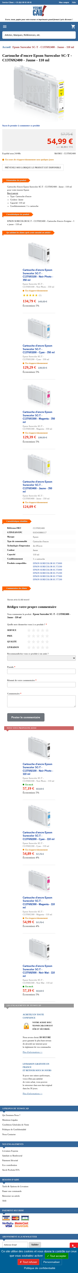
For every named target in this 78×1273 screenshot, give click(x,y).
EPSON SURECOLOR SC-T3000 (47, 563)
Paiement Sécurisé (10, 1160)
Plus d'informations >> (32, 1052)
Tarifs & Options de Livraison (15, 1186)
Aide (74, 2)
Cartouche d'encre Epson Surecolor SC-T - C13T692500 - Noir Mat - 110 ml (39, 971)
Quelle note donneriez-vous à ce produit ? (27, 624)
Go (71, 35)
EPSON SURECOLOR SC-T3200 (47, 566)
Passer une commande (12, 1191)
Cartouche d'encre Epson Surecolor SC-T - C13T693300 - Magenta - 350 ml (39, 417)
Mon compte (64, 2)
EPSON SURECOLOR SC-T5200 (47, 573)
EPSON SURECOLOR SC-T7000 (47, 576)
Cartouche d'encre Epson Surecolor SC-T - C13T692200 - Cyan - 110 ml (39, 836)
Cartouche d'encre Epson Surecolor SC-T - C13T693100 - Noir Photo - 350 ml (38, 275)
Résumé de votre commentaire (22, 680)
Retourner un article (11, 1196)
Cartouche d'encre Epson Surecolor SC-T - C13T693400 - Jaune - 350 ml (37, 486)
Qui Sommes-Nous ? (11, 1115)
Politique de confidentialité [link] (39, 1268)
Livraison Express (10, 1151)
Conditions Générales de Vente (15, 1125)
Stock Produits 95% (11, 1170)
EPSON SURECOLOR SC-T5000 (47, 570)
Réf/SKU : (59, 153)
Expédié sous (8, 153)
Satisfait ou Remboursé (12, 1155)
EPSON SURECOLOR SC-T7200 (47, 579)
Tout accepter (57, 1255)
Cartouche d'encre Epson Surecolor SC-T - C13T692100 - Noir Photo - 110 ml (38, 769)
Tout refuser (29, 1262)
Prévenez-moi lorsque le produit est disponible (33, 167)
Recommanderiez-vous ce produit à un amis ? (28, 654)
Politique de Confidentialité (14, 1129)
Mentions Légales (10, 1120)
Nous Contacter (9, 1134)
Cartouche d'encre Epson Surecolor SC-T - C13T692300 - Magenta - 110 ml (39, 902)
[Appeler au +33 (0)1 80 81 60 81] (74, 1246)
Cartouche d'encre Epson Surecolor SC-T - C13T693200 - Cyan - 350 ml (39, 349)
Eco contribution (9, 1165)
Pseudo (11, 667)
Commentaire (14, 693)
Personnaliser (51, 1262)
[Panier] (73, 26)
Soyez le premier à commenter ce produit (21, 125)
